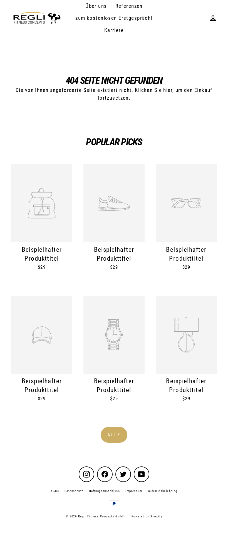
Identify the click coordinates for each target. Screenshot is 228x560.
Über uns (96, 6)
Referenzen (129, 6)
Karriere (114, 30)
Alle (114, 434)
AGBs (55, 491)
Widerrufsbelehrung (162, 491)
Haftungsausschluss (104, 491)
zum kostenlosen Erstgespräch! (113, 18)
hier (167, 90)
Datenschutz (74, 491)
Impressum (133, 491)
